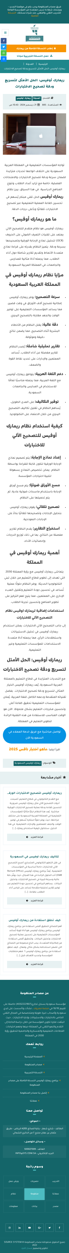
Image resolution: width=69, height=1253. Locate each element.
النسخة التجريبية (33, 1073)
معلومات (13, 1206)
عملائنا (33, 1101)
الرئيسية (43, 64)
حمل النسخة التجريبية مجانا (33, 56)
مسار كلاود (26, 1248)
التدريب (55, 1181)
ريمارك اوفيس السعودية (28, 763)
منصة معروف (41, 1008)
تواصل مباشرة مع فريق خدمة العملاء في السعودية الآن (34, 735)
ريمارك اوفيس (24, 98)
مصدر (55, 1206)
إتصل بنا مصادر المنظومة (33, 1093)
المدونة (30, 64)
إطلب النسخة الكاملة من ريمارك (34, 49)
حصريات (34, 1181)
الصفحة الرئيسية (33, 1057)
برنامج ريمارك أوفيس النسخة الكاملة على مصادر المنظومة (33, 1083)
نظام (13, 1194)
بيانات (34, 1206)
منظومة (35, 1194)
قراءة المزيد (36, 837)
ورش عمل (13, 1181)
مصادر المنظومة (33, 1065)
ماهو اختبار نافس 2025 (28, 749)
